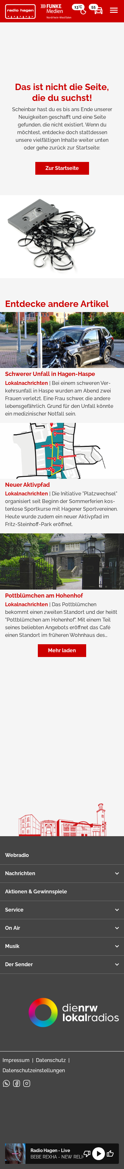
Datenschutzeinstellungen (34, 1070)
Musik (12, 946)
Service (14, 910)
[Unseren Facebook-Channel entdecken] (16, 1083)
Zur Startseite (62, 168)
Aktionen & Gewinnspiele (36, 892)
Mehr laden (62, 650)
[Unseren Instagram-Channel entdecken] (27, 1083)
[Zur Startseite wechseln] (20, 11)
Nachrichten (20, 873)
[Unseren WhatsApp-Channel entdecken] (6, 1083)
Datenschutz (51, 1060)
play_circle (98, 1153)
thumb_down (87, 1154)
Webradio (17, 855)
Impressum (16, 1060)
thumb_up (110, 1154)
